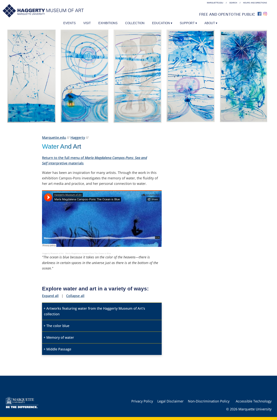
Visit (87, 23)
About (209, 23)
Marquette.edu (54, 137)
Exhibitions (108, 23)
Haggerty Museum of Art (53, 253)
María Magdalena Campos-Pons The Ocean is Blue (88, 253)
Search (233, 3)
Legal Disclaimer (170, 401)
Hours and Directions (255, 3)
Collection (135, 23)
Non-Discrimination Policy (209, 401)
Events (69, 23)
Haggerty (77, 137)
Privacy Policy (142, 401)
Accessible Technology (254, 401)
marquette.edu (215, 3)
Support (187, 23)
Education (161, 23)
